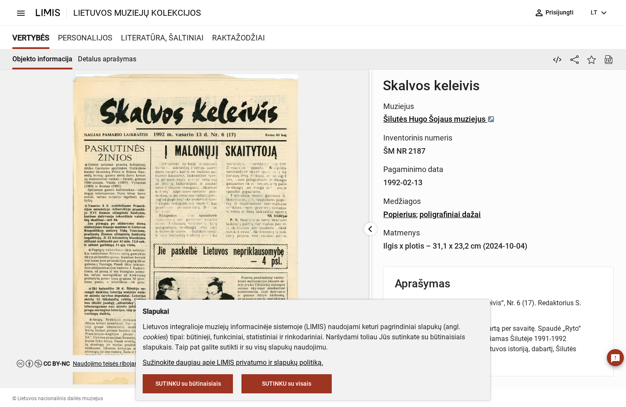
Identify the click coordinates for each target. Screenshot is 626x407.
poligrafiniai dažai (450, 214)
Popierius (399, 214)
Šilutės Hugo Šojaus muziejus (435, 119)
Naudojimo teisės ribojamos (109, 363)
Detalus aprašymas (107, 59)
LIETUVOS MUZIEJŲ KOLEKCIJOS (137, 13)
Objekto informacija (42, 59)
